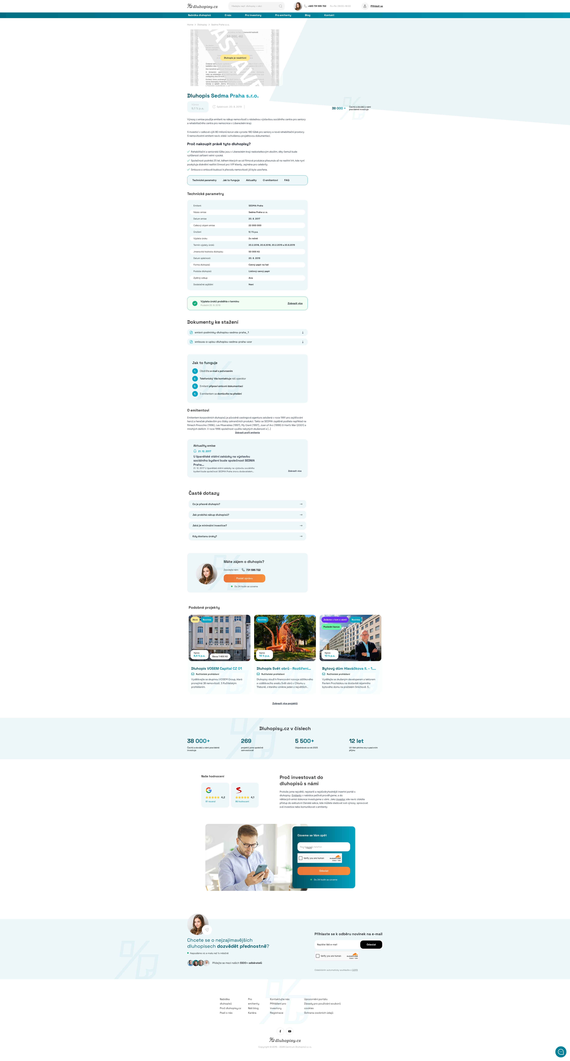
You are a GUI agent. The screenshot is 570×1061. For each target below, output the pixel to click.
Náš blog (253, 1008)
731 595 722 (253, 570)
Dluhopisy (202, 24)
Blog (307, 15)
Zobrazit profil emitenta (247, 432)
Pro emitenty (283, 15)
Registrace (276, 1012)
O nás (228, 15)
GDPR (355, 970)
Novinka (207, 619)
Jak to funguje (231, 180)
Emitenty (297, 795)
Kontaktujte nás (279, 999)
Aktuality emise (204, 446)
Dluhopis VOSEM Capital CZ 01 (216, 668)
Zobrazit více (295, 303)
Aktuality (251, 180)
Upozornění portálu (315, 999)
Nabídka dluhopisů (199, 15)
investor (340, 799)
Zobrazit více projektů (285, 703)
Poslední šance (331, 626)
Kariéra (252, 1012)
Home (190, 24)
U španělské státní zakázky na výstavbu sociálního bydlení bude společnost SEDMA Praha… (224, 461)
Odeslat (323, 870)
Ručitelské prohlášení (207, 674)
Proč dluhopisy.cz (230, 1008)
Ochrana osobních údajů (318, 1012)
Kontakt (329, 15)
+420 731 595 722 (317, 6)
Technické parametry (204, 180)
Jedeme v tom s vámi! (335, 619)
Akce (195, 619)
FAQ (286, 180)
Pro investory (253, 15)
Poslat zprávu (244, 578)
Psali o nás (226, 1012)
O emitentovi (270, 180)
